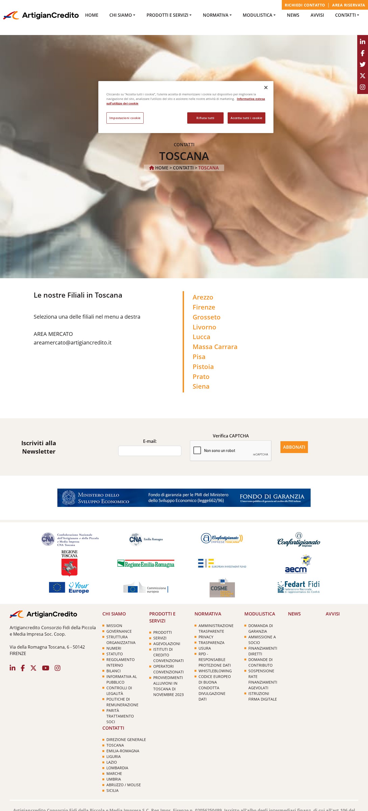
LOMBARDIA (117, 767)
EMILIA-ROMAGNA (122, 750)
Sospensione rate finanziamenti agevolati (262, 679)
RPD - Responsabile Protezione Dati (215, 659)
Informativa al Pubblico (121, 679)
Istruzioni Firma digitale (262, 696)
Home (91, 15)
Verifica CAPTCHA (231, 436)
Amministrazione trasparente (216, 628)
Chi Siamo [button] (120, 15)
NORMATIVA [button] (215, 15)
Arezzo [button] (203, 297)
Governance (119, 631)
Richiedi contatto (305, 5)
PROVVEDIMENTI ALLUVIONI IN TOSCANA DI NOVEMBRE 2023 (168, 686)
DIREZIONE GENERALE (126, 739)
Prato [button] (201, 376)
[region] (185, 107)
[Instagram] (362, 87)
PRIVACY (206, 636)
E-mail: (150, 441)
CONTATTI (183, 168)
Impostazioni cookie (125, 118)
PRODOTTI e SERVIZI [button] (167, 15)
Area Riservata (348, 5)
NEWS (293, 15)
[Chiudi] (266, 87)
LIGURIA (113, 756)
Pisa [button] (199, 356)
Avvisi (317, 15)
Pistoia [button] (203, 366)
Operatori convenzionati (168, 669)
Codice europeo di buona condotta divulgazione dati (215, 688)
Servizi (159, 638)
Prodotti (162, 632)
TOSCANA (115, 745)
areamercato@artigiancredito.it (73, 342)
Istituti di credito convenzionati (168, 655)
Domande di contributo (260, 662)
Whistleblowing (215, 670)
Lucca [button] (201, 336)
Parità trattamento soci (120, 716)
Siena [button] (201, 386)
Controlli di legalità (119, 690)
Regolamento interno (120, 662)
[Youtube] (363, 76)
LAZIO (111, 762)
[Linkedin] (362, 42)
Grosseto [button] (207, 316)
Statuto (114, 653)
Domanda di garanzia (260, 628)
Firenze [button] (204, 306)
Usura (205, 648)
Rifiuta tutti (205, 118)
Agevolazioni (166, 643)
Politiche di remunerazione (122, 702)
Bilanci (113, 670)
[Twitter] (363, 64)
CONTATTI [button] (345, 15)
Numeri (113, 648)
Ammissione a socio (262, 639)
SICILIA (112, 790)
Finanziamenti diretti (262, 651)
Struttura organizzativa (121, 639)
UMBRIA (113, 779)
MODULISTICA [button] (257, 15)
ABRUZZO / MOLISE (123, 784)
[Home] (41, 15)
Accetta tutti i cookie (246, 118)
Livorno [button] (204, 326)
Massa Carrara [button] (215, 346)
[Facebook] (362, 53)
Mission (114, 625)
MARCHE (114, 773)
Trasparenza (211, 642)
